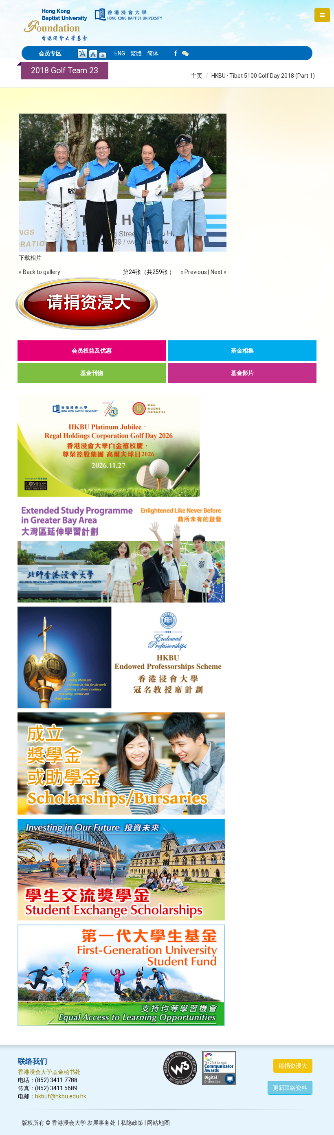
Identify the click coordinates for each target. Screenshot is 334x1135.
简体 (152, 53)
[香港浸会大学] (128, 14)
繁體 (136, 53)
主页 (196, 75)
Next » (218, 272)
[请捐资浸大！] (167, 303)
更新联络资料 (290, 1088)
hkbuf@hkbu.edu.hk (60, 1096)
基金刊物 (91, 373)
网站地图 (158, 1123)
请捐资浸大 (293, 1066)
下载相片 (30, 257)
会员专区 (50, 53)
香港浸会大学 (69, 1123)
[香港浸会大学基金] (56, 20)
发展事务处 (101, 1123)
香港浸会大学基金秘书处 (49, 1072)
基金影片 (242, 373)
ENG (119, 53)
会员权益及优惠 (92, 350)
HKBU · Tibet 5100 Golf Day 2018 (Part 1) (263, 75)
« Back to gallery (39, 272)
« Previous (193, 272)
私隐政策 (132, 1123)
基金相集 (242, 350)
